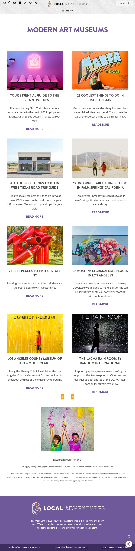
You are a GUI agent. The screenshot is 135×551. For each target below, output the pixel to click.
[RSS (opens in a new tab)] (35, 2)
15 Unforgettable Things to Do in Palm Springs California (100, 185)
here (90, 524)
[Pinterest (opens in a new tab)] (9, 2)
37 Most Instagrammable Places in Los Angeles (100, 273)
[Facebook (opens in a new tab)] (20, 2)
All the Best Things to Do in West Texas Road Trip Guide (34, 185)
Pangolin (84, 547)
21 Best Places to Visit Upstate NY (35, 273)
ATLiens (69, 520)
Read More (34, 128)
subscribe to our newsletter (61, 527)
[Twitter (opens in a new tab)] (25, 2)
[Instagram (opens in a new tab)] (4, 2)
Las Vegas (61, 524)
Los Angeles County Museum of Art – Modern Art (34, 360)
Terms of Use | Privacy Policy (114, 547)
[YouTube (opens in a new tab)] (14, 2)
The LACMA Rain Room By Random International (100, 360)
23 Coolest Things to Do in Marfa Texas (100, 97)
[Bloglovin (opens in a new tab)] (30, 2)
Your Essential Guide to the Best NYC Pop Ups (34, 97)
